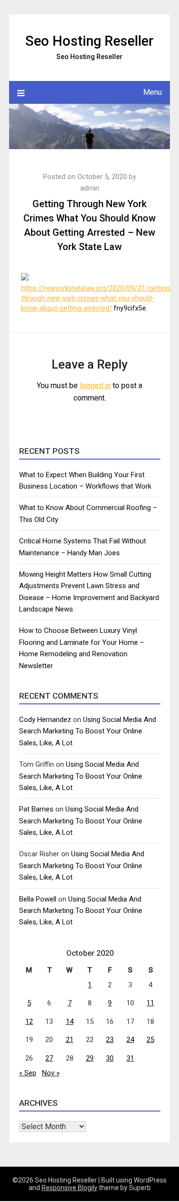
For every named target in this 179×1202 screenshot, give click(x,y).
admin (89, 188)
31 (130, 1058)
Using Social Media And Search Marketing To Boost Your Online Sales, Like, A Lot (87, 731)
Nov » (51, 1073)
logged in (95, 385)
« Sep (27, 1073)
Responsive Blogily (69, 1188)
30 (110, 1058)
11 (150, 1003)
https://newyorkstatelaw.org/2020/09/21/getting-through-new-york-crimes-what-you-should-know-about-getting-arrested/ (96, 298)
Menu (152, 92)
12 (29, 1021)
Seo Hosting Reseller (89, 41)
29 (90, 1058)
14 (70, 1021)
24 (130, 1039)
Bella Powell (37, 899)
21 (70, 1039)
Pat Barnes (36, 809)
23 (110, 1039)
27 (49, 1058)
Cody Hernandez (45, 719)
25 (150, 1039)
